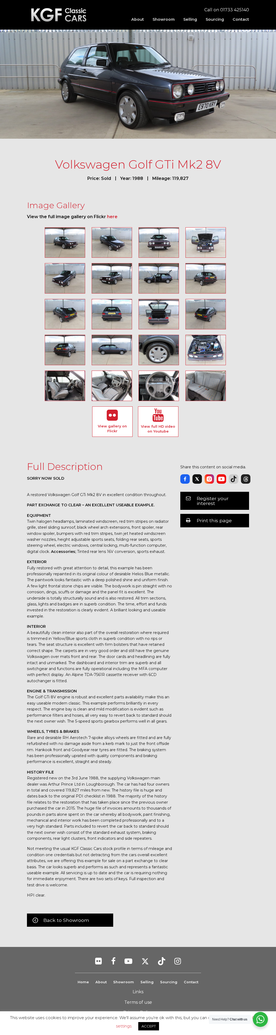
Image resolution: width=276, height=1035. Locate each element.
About (137, 19)
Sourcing (215, 19)
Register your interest (213, 501)
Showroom (164, 19)
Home (83, 982)
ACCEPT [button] (149, 1026)
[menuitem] (137, 19)
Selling (190, 19)
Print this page (214, 520)
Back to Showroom (66, 920)
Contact (241, 19)
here (112, 216)
